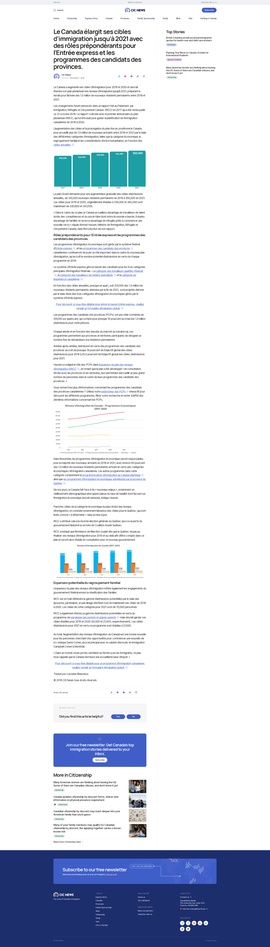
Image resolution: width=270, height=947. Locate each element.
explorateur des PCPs (113, 391)
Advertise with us (145, 914)
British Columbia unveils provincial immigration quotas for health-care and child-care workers (189, 39)
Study (165, 18)
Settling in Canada (208, 18)
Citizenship (72, 18)
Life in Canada (102, 925)
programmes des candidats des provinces (106, 248)
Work (178, 18)
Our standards (144, 900)
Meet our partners (145, 911)
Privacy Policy (211, 941)
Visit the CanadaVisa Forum (194, 909)
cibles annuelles (62, 145)
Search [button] (60, 10)
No (133, 716)
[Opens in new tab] (182, 923)
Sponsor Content (174, 60)
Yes (118, 716)
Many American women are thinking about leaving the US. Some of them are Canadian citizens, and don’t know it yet (190, 70)
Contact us (185, 897)
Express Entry (91, 18)
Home (56, 18)
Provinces (124, 18)
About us (141, 897)
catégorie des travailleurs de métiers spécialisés (86, 275)
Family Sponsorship (146, 18)
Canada (108, 18)
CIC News (66, 74)
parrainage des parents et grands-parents (93, 617)
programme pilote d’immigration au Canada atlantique (111, 475)
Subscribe (209, 10)
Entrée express (63, 248)
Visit (190, 18)
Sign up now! (111, 874)
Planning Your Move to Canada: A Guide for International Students (187, 54)
